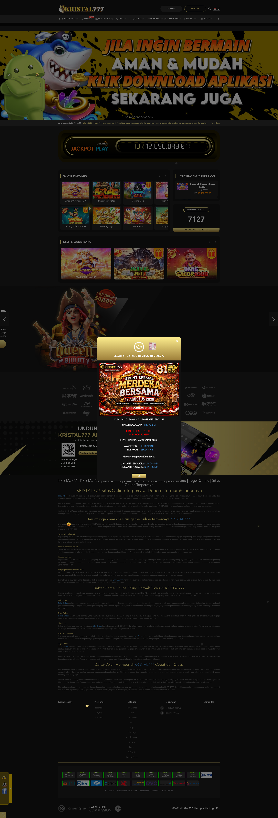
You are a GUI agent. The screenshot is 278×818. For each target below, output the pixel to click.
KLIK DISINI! (147, 446)
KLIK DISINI (149, 425)
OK (139, 476)
